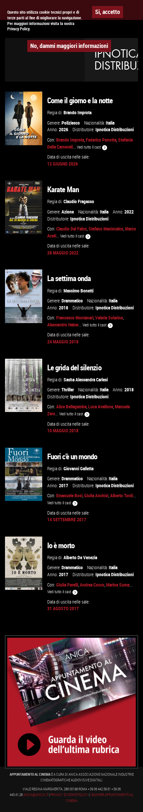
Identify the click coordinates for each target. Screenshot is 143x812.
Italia (110, 123)
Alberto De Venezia (80, 557)
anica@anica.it (35, 794)
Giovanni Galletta (78, 468)
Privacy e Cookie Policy (69, 794)
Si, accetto (107, 12)
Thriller (68, 389)
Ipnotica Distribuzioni (114, 129)
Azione (68, 211)
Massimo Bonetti (78, 290)
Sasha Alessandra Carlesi (86, 379)
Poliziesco (71, 123)
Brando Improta (77, 112)
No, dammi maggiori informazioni (69, 46)
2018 (63, 307)
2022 (129, 211)
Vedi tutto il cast (89, 147)
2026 (63, 129)
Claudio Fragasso (79, 201)
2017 (63, 485)
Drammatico (72, 300)
